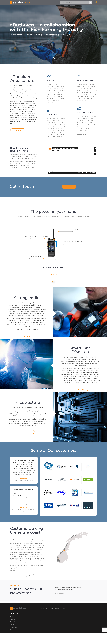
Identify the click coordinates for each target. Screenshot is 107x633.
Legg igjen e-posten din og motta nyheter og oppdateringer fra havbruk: (68, 589)
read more (18, 130)
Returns (12, 619)
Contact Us (53, 274)
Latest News (13, 627)
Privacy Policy (14, 616)
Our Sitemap (14, 630)
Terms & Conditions (15, 621)
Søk (90, 2)
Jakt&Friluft (28, 2)
